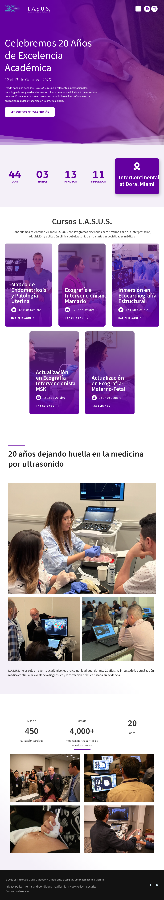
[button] (138, 8)
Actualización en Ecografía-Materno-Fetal (108, 383)
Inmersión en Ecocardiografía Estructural (137, 295)
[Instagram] (154, 9)
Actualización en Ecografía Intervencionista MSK (55, 381)
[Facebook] (147, 9)
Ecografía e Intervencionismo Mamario (86, 295)
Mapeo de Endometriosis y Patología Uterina (28, 293)
